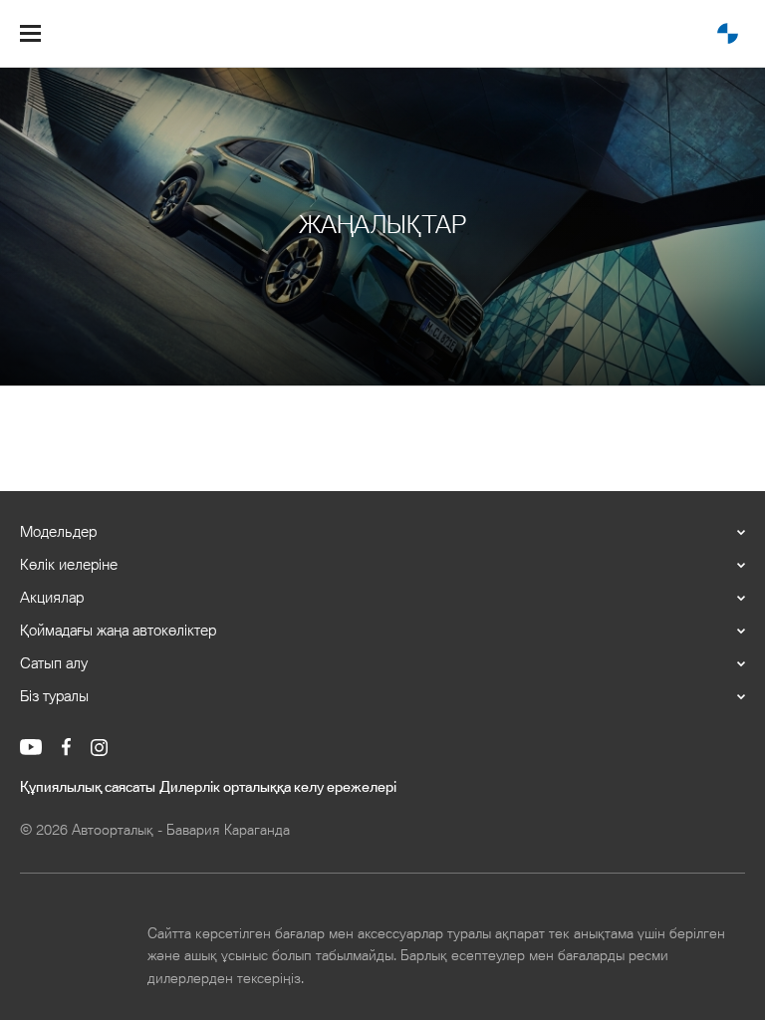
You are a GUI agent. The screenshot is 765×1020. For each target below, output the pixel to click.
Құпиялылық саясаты (87, 788)
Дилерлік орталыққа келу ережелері (277, 788)
